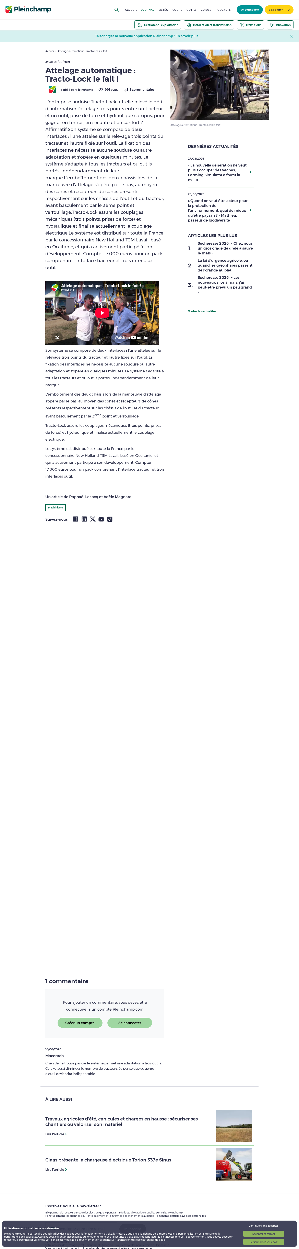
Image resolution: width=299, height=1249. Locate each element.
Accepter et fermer (263, 1233)
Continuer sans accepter (263, 1225)
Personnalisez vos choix (263, 1242)
